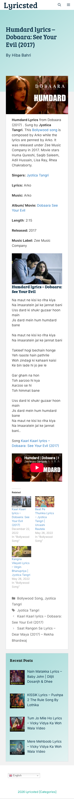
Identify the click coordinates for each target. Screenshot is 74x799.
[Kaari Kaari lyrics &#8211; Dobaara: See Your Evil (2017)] (21, 501)
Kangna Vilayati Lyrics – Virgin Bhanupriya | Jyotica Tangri (21, 566)
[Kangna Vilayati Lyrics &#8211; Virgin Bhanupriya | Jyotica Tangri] (21, 551)
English (17, 775)
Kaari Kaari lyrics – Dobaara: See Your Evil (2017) (20, 517)
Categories (47, 792)
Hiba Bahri (21, 55)
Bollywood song (44, 130)
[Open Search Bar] (59, 5)
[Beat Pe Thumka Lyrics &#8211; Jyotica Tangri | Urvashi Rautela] (44, 501)
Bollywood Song (30, 598)
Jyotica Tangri (38, 175)
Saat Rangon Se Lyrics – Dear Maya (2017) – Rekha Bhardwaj (33, 634)
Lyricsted (20, 5)
